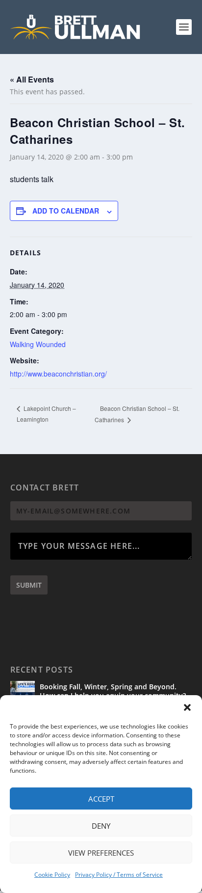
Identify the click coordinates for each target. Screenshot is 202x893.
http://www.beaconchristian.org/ (58, 374)
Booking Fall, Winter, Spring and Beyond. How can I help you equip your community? (113, 691)
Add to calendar (65, 211)
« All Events (32, 79)
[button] (187, 707)
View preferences (101, 853)
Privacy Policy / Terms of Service (119, 874)
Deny (101, 826)
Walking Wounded (38, 344)
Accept (101, 799)
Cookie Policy (52, 874)
